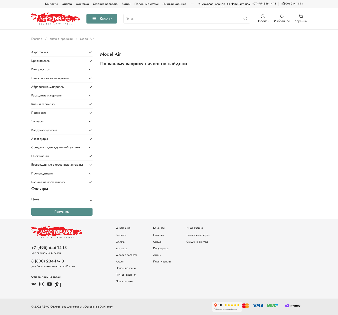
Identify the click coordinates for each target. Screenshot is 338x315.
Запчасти (37, 121)
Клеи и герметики (43, 104)
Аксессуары (39, 138)
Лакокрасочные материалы (50, 78)
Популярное (160, 248)
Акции (125, 4)
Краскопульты (40, 60)
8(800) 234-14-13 (292, 3)
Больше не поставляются (48, 182)
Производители (42, 173)
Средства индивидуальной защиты (55, 147)
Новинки (158, 235)
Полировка (39, 112)
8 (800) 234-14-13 (47, 261)
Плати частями (124, 281)
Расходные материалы (46, 95)
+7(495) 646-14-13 (264, 3)
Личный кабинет (174, 4)
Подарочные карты (197, 235)
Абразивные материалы (47, 86)
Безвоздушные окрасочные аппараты (57, 164)
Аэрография (39, 52)
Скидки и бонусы (197, 242)
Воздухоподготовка (44, 130)
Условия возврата (105, 4)
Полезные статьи (146, 4)
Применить (61, 211)
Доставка (82, 4)
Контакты (51, 4)
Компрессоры (40, 69)
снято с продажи (61, 38)
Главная (36, 38)
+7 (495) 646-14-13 (49, 248)
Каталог (106, 18)
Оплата (67, 4)
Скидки (157, 242)
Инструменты (40, 156)
